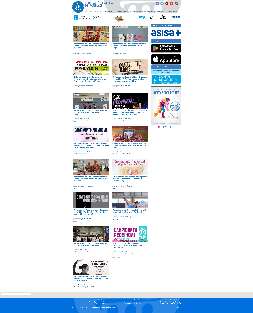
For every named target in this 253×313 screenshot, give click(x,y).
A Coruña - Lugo (82, 118)
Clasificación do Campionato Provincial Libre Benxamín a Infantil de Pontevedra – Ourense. (91, 46)
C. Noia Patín (86, 249)
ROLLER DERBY (148, 12)
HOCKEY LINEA (109, 12)
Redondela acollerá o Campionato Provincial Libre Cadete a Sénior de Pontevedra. (127, 245)
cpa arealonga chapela (125, 253)
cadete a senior (120, 251)
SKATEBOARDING (159, 12)
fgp (82, 53)
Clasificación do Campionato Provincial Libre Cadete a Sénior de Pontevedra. (129, 211)
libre (123, 217)
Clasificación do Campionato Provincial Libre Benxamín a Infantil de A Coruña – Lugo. (129, 46)
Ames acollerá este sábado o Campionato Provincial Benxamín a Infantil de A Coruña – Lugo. (130, 179)
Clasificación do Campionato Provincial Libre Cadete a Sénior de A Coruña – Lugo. (90, 112)
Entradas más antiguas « (116, 257)
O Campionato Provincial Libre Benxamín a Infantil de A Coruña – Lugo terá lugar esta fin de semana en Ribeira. (129, 79)
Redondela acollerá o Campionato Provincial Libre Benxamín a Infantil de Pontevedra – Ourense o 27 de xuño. (89, 79)
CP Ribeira (83, 120)
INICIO (86, 12)
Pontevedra (115, 219)
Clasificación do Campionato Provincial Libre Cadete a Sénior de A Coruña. (90, 244)
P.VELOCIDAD (127, 12)
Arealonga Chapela (82, 52)
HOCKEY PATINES (98, 12)
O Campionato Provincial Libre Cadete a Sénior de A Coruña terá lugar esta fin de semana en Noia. (90, 278)
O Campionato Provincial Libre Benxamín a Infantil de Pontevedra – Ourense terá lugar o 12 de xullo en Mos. (90, 212)
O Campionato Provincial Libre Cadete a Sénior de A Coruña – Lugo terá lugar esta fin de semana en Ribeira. (91, 145)
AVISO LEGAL (176, 308)
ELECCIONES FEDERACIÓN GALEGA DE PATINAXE (166, 71)
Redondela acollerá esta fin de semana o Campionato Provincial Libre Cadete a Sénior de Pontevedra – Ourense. (129, 112)
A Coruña (80, 249)
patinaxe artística (87, 53)
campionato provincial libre (123, 52)
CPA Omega (123, 153)
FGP (91, 12)
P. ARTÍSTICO (118, 12)
